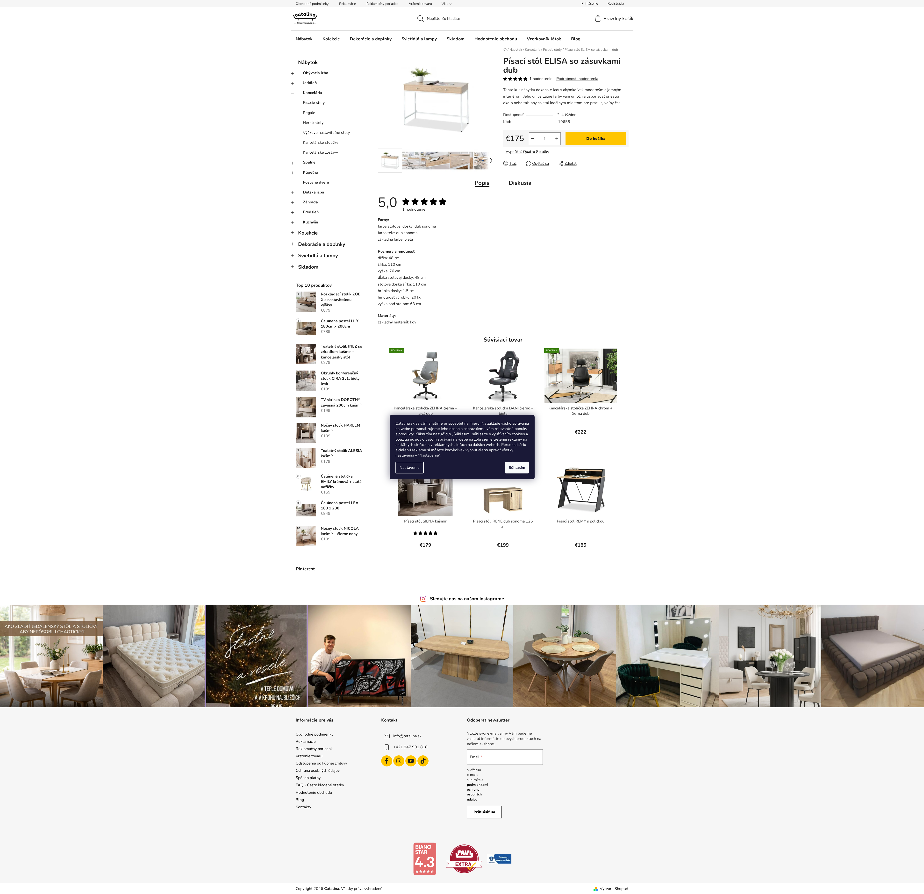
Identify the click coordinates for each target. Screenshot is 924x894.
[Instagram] (398, 760)
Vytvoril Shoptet (614, 888)
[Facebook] (386, 760)
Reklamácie (347, 3)
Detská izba (313, 192)
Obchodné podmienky (312, 3)
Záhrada (310, 202)
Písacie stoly (314, 102)
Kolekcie (308, 232)
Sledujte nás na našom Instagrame (467, 599)
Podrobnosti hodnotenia (577, 78)
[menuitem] (304, 39)
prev (382, 396)
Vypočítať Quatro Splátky (527, 151)
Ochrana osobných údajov (318, 770)
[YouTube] (410, 760)
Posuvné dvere (316, 182)
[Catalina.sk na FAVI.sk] (464, 858)
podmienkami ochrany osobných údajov (477, 792)
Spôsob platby (308, 777)
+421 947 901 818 (410, 747)
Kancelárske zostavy (320, 152)
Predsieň (311, 212)
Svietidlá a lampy (318, 255)
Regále (309, 112)
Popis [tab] (482, 183)
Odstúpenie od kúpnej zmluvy (321, 763)
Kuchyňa (310, 222)
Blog (300, 799)
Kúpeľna (310, 172)
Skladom (308, 267)
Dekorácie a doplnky (321, 244)
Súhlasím (517, 467)
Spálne (309, 162)
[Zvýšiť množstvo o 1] (556, 139)
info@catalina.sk (407, 735)
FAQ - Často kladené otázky (320, 785)
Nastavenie (410, 467)
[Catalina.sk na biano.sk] (425, 858)
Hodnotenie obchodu (314, 792)
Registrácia (616, 3)
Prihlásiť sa (484, 812)
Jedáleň (310, 83)
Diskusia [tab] (520, 183)
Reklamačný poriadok (382, 3)
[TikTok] (423, 760)
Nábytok (308, 62)
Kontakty (303, 807)
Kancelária (312, 92)
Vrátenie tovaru (420, 3)
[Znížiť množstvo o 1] (532, 139)
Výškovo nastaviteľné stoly (326, 132)
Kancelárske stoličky (320, 142)
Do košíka (595, 138)
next (625, 396)
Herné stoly (313, 122)
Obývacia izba (315, 73)
